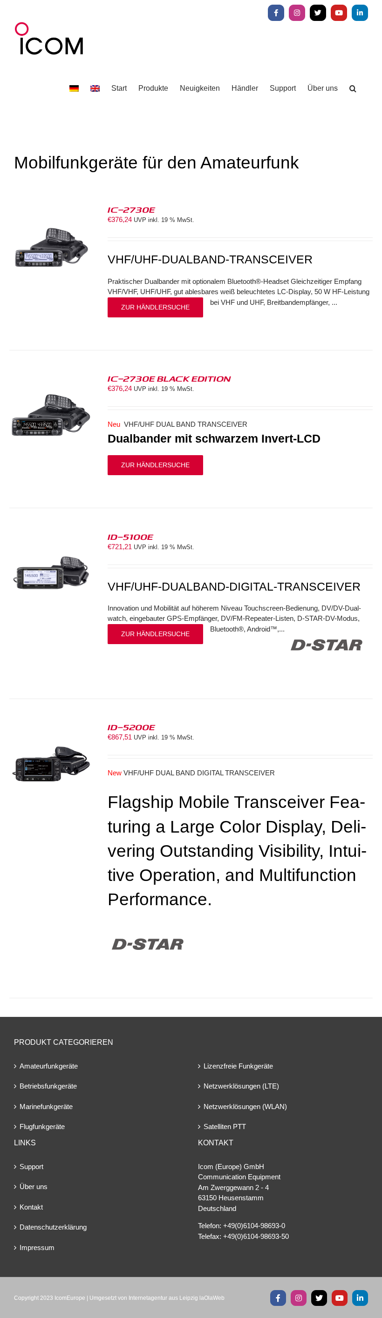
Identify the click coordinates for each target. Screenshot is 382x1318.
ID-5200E (131, 727)
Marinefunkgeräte (46, 1106)
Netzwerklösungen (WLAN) (245, 1106)
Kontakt (31, 1207)
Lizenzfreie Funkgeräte (238, 1066)
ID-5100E (130, 536)
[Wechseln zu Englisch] (95, 89)
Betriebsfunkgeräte (48, 1086)
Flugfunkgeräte (42, 1126)
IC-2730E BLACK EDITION (169, 378)
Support (31, 1166)
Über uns (34, 1186)
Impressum (37, 1247)
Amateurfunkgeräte (49, 1066)
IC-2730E (131, 209)
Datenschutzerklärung (53, 1227)
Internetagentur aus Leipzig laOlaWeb (177, 1298)
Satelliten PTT (225, 1126)
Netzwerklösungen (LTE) (241, 1086)
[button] (352, 89)
